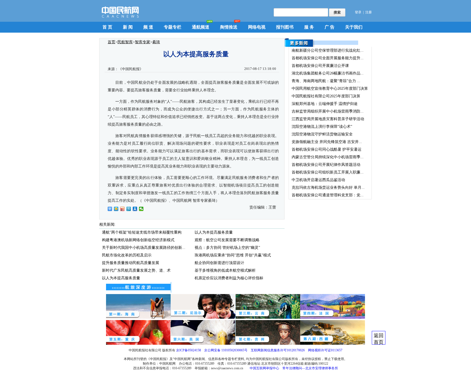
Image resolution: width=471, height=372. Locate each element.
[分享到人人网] (135, 209)
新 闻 (128, 27)
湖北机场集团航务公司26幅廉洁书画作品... (328, 73)
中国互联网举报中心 (264, 368)
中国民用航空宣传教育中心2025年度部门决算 (330, 88)
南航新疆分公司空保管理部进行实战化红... (328, 50)
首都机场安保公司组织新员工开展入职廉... (328, 172)
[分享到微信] (141, 209)
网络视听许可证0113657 (325, 350)
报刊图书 (285, 27)
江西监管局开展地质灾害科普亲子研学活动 (328, 119)
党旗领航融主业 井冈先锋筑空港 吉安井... (327, 142)
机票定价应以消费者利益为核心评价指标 (229, 278)
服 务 (309, 27)
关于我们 (354, 27)
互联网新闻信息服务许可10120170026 (278, 350)
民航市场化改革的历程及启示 (127, 255)
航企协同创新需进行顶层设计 (219, 263)
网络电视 (256, 27)
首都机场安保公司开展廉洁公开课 (320, 66)
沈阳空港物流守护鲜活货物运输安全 (322, 134)
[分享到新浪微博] (122, 209)
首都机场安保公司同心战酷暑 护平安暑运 (326, 149)
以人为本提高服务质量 (121, 278)
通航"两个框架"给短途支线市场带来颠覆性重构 (142, 232)
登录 (358, 12)
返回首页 (379, 339)
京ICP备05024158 (188, 350)
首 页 (107, 27)
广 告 (329, 27)
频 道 (148, 27)
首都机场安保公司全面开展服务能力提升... (328, 58)
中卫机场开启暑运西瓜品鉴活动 (318, 180)
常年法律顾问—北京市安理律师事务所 (310, 368)
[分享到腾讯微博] (128, 209)
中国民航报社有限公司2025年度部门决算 (326, 96)
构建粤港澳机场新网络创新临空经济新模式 (138, 240)
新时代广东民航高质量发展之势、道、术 (136, 270)
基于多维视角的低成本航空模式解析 (225, 270)
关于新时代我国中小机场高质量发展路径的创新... (143, 248)
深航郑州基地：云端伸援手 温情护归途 (325, 104)
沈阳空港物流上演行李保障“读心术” (322, 127)
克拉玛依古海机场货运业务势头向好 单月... (328, 187)
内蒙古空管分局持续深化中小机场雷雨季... (328, 157)
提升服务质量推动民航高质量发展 (130, 263)
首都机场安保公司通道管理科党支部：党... (328, 195)
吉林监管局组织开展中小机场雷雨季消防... (328, 111)
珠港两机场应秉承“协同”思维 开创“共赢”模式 (233, 255)
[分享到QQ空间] (116, 209)
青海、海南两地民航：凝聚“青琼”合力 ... (326, 81)
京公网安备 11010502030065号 (225, 350)
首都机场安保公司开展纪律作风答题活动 (326, 165)
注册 (368, 12)
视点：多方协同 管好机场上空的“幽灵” (227, 248)
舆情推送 (228, 27)
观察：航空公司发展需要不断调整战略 (227, 240)
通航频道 (200, 27)
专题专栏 (172, 27)
